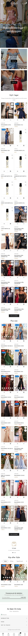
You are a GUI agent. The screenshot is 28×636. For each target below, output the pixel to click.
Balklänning (14, 61)
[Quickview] (4, 120)
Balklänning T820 (5, 150)
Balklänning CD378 (5, 423)
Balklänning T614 (18, 125)
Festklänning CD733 (6, 125)
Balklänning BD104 (5, 371)
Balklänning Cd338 (5, 528)
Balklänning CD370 (19, 502)
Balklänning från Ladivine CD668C (18, 528)
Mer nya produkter (14, 315)
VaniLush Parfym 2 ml (19, 203)
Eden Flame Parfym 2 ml (6, 176)
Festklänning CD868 (6, 584)
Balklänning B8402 (19, 397)
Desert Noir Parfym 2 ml (7, 203)
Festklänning (14, 82)
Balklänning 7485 (18, 584)
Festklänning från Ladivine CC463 (19, 309)
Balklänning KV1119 (5, 502)
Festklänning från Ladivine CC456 (5, 309)
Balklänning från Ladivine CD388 (18, 256)
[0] (25, 4)
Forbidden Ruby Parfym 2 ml (20, 176)
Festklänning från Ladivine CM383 (19, 229)
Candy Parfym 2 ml (5, 228)
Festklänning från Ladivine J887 (19, 283)
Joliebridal (3, 123)
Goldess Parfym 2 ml (19, 150)
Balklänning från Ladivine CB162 (5, 283)
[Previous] (2, 561)
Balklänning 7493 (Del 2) (7, 448)
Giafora (15, 148)
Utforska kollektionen (14, 35)
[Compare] (12, 107)
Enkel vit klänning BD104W (5, 476)
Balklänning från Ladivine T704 (5, 256)
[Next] (25, 561)
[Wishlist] (12, 104)
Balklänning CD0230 (19, 475)
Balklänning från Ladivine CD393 (18, 449)
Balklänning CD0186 (6, 397)
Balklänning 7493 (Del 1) (7, 346)
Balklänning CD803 (19, 346)
